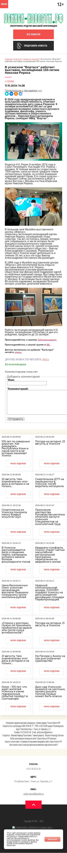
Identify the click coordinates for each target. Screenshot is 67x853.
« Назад (9, 81)
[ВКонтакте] (11, 94)
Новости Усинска (31, 59)
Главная (8, 59)
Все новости (33, 34)
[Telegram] (20, 94)
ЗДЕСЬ (45, 359)
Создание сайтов (45, 827)
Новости (18, 59)
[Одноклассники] (16, 94)
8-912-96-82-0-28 (33, 768)
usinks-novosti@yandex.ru (33, 793)
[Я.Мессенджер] (7, 94)
